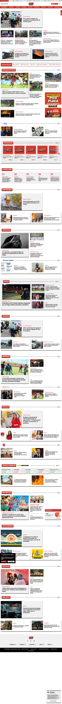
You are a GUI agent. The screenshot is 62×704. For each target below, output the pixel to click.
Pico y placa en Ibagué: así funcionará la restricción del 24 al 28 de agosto (31, 20)
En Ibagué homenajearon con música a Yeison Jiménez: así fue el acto (36, 518)
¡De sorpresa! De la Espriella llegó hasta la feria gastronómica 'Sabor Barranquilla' (31, 179)
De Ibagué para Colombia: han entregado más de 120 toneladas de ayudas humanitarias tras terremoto (22, 55)
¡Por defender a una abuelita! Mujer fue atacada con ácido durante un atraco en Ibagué (13, 253)
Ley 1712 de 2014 (31, 650)
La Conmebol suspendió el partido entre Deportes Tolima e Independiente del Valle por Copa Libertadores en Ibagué (13, 380)
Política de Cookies (53, 698)
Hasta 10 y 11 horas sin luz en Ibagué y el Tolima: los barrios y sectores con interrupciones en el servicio (7, 42)
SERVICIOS (44, 7)
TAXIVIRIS (18, 7)
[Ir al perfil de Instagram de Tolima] (34, 640)
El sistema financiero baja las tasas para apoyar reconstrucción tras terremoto (20, 453)
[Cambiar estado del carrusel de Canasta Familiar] (8, 1)
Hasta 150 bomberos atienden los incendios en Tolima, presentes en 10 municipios (51, 481)
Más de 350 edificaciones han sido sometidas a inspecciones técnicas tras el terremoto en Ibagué (36, 581)
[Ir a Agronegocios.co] (23, 465)
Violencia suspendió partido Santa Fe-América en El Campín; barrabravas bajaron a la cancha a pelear (52, 288)
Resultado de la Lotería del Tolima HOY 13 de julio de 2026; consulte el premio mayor (20, 436)
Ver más (58, 70)
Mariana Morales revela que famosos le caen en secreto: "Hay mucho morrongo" (51, 305)
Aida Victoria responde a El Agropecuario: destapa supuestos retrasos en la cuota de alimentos (52, 297)
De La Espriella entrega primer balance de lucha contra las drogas (20, 132)
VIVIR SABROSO (58, 7)
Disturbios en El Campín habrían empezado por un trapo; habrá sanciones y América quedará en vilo (55, 179)
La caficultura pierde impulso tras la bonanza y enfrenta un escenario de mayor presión (20, 481)
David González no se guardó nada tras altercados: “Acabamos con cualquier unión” (20, 395)
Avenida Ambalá (25, 64)
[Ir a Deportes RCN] (6, 387)
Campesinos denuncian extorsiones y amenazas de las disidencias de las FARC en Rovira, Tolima (36, 245)
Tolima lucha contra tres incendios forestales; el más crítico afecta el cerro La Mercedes (35, 76)
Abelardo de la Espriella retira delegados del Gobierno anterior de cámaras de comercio (51, 453)
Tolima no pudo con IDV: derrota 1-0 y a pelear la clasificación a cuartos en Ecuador (14, 92)
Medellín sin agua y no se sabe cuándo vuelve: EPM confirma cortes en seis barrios (43, 179)
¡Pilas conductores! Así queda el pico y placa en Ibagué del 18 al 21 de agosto (32, 329)
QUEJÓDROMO (4, 7)
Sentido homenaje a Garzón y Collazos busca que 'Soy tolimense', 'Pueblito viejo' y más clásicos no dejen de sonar (36, 509)
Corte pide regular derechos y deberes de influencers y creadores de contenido (51, 268)
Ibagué (33, 64)
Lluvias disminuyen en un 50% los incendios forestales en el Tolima (31, 203)
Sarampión (16, 64)
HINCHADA (24, 7)
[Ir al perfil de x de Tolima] (30, 640)
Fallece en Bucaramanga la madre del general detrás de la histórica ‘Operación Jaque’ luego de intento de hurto (6, 180)
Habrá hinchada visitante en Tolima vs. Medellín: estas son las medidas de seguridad (36, 371)
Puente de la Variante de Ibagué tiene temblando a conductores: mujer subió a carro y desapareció (31, 610)
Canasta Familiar (3, 0)
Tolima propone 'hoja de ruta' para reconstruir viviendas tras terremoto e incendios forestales (21, 218)
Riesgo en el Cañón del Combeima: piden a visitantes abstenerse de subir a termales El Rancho (27, 104)
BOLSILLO (30, 7)
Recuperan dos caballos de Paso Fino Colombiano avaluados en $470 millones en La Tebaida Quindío (35, 96)
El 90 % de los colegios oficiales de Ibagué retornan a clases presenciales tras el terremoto (51, 41)
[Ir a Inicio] (31, 3)
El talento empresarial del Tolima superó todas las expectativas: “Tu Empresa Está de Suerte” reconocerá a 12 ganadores (31, 420)
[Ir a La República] (4, 445)
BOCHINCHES (36, 7)
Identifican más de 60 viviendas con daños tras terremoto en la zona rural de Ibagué (52, 33)
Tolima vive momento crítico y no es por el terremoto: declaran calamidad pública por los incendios (51, 218)
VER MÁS (10, 159)
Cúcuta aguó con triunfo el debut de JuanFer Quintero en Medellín (51, 395)
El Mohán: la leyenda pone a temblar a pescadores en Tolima (21, 626)
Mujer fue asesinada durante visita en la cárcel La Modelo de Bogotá (51, 132)
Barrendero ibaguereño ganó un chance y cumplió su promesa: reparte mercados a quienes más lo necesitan (20, 555)
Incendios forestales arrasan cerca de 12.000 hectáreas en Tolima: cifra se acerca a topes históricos (51, 55)
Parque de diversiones (42, 64)
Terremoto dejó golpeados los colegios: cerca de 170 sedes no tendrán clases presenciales (52, 86)
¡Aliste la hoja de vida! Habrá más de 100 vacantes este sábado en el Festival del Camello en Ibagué (51, 436)
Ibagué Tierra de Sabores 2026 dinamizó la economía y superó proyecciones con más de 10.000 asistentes (51, 555)
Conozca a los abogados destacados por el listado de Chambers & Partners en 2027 (20, 268)
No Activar (11, 561)
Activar (3, 561)
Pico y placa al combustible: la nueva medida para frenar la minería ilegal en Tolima (21, 345)
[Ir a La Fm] (5, 123)
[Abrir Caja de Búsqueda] (59, 4)
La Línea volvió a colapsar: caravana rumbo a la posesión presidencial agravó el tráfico (52, 345)
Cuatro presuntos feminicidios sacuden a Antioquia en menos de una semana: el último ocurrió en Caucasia (18, 180)
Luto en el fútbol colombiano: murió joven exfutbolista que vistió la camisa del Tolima (36, 382)
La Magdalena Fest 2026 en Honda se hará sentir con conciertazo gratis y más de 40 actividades (31, 539)
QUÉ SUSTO (50, 7)
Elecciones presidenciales (56, 64)
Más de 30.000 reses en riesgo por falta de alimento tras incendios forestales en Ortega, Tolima (28, 114)
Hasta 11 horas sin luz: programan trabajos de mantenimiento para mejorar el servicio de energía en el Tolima (36, 591)
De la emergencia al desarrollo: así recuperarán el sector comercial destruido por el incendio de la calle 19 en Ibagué (35, 43)
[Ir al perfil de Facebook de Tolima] (27, 640)
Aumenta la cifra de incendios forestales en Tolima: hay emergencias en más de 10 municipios (21, 42)
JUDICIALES (11, 7)
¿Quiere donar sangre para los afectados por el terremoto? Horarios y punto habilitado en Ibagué (14, 590)
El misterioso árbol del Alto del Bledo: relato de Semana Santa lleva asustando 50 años (52, 626)
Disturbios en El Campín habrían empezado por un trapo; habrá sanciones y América (16, 304)
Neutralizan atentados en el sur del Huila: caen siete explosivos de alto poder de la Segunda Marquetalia (36, 255)
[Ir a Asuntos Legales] (8, 260)
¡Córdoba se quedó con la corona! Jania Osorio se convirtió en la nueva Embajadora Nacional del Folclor (14, 516)
